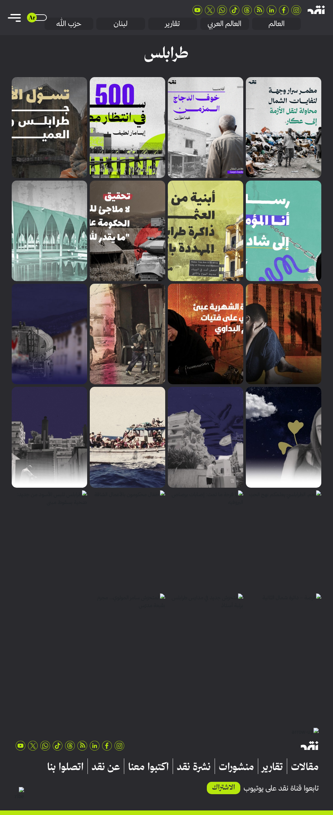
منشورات (236, 766)
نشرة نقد (194, 766)
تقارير (173, 23)
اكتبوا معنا (148, 766)
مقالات (305, 766)
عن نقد (106, 766)
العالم (277, 23)
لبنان (120, 23)
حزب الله (68, 23)
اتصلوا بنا (65, 766)
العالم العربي (224, 23)
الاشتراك (223, 787)
